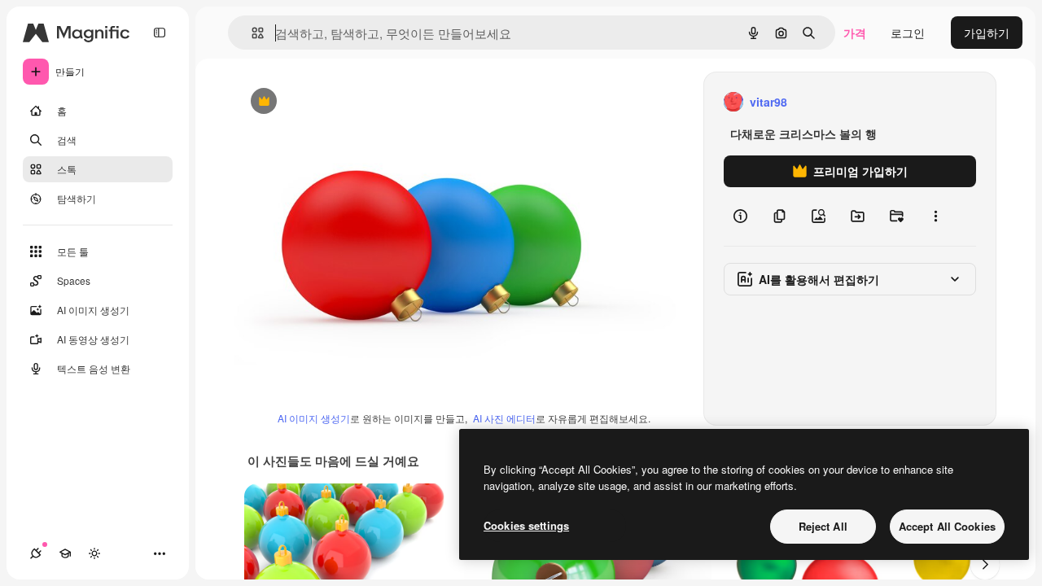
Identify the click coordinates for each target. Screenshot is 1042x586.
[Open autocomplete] (251, 33)
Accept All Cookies (947, 526)
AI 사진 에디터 (504, 418)
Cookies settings (526, 525)
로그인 (908, 32)
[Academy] (65, 553)
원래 (328, 102)
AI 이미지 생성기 (314, 418)
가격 (854, 32)
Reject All (823, 526)
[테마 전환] (94, 553)
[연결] (36, 553)
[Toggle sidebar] (160, 33)
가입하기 (986, 32)
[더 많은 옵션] (935, 216)
